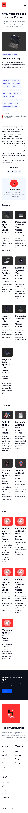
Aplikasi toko (14, 189)
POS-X (17, 751)
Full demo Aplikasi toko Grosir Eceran (20, 533)
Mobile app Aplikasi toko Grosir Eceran (19, 586)
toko (4, 90)
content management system (10, 106)
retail (18, 90)
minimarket (11, 90)
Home (3, 751)
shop (4, 93)
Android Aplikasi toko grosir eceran (6, 427)
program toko (15, 80)
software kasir (16, 86)
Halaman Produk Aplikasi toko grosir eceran (6, 477)
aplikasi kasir (16, 83)
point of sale (18, 100)
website (5, 96)
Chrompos (18, 755)
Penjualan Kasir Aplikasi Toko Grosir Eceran (7, 366)
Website (4, 794)
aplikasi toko (6, 80)
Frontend (4, 759)
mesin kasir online (7, 100)
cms (17, 103)
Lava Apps (7, 113)
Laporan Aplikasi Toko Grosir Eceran (19, 273)
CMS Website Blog (11, 58)
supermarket (17, 93)
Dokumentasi (6, 771)
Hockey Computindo (8, 808)
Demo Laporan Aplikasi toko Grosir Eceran (6, 586)
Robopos (18, 759)
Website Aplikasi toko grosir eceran (19, 475)
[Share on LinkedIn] (19, 171)
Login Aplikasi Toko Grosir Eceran (6, 321)
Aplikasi (4, 786)
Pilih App (6, 691)
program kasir (6, 86)
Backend (4, 755)
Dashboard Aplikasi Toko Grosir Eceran (20, 227)
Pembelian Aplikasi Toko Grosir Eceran (21, 321)
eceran (10, 103)
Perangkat (5, 790)
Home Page (5, 782)
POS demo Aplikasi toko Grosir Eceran (7, 635)
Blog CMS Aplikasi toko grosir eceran (20, 427)
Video (3, 763)
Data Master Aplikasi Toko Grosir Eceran (6, 274)
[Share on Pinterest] (15, 171)
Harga (3, 767)
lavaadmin (5, 109)
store (9, 93)
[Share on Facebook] (12, 171)
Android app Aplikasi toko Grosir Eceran (6, 535)
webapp (12, 96)
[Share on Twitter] (8, 171)
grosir (4, 103)
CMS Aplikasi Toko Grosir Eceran (6, 227)
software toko (6, 83)
